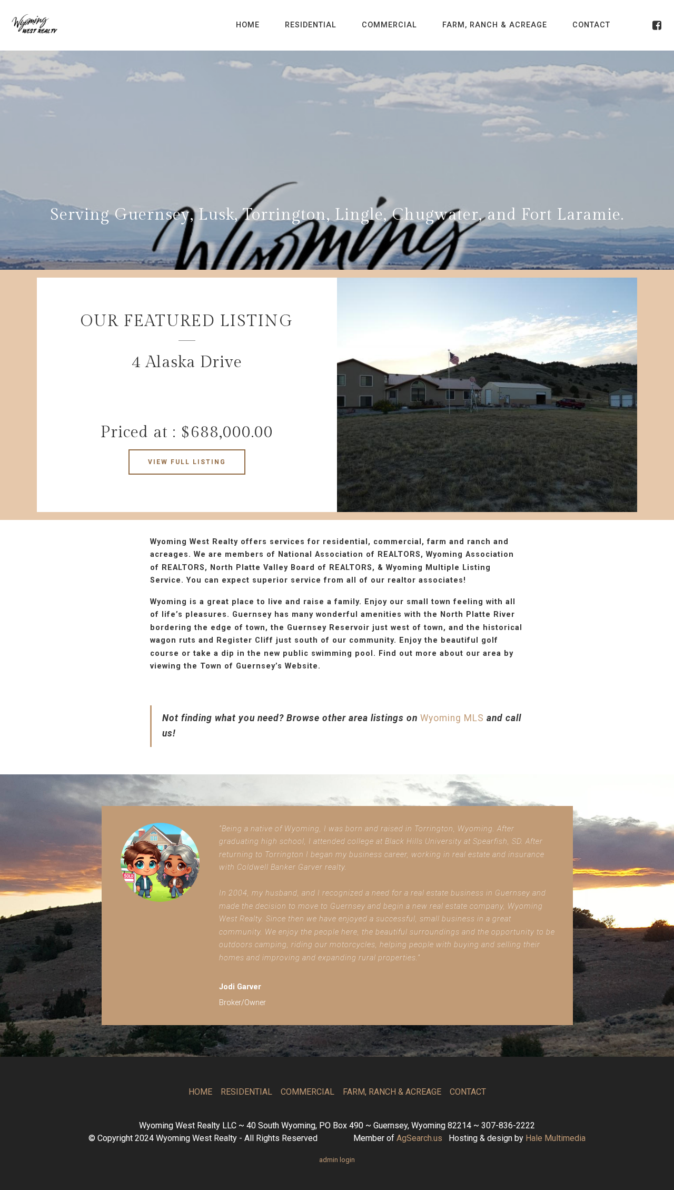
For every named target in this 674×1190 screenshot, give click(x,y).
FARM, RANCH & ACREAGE (494, 25)
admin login (337, 1160)
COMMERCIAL (389, 25)
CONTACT (591, 25)
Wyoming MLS (452, 718)
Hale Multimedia (556, 1138)
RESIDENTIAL (310, 25)
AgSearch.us (419, 1138)
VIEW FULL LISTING (187, 462)
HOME (248, 25)
